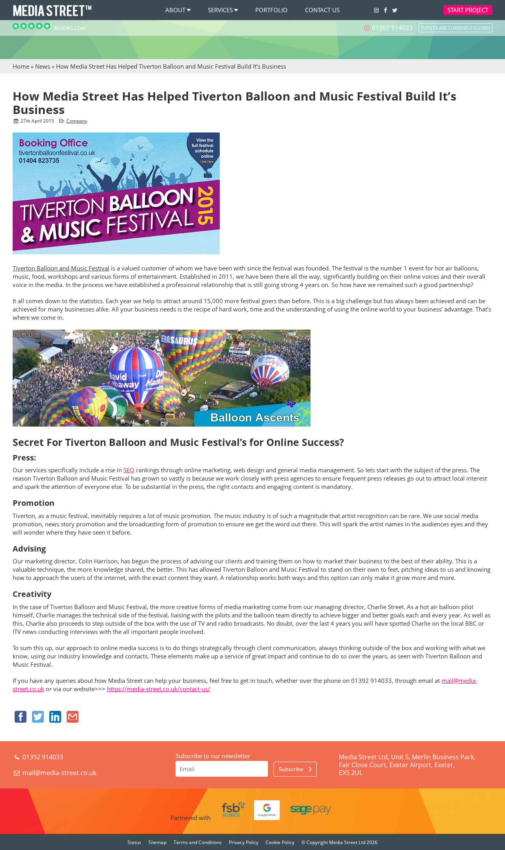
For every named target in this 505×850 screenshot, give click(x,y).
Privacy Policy (243, 842)
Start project (467, 10)
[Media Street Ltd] (52, 15)
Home (21, 66)
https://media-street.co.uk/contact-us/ (158, 689)
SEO (129, 470)
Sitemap (157, 842)
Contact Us (322, 10)
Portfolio (271, 10)
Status (134, 842)
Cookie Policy (280, 842)
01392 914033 (42, 757)
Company (76, 120)
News (42, 66)
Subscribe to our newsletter (213, 756)
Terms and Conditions (198, 842)
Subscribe (292, 769)
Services (220, 10)
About (175, 10)
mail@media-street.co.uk (59, 772)
